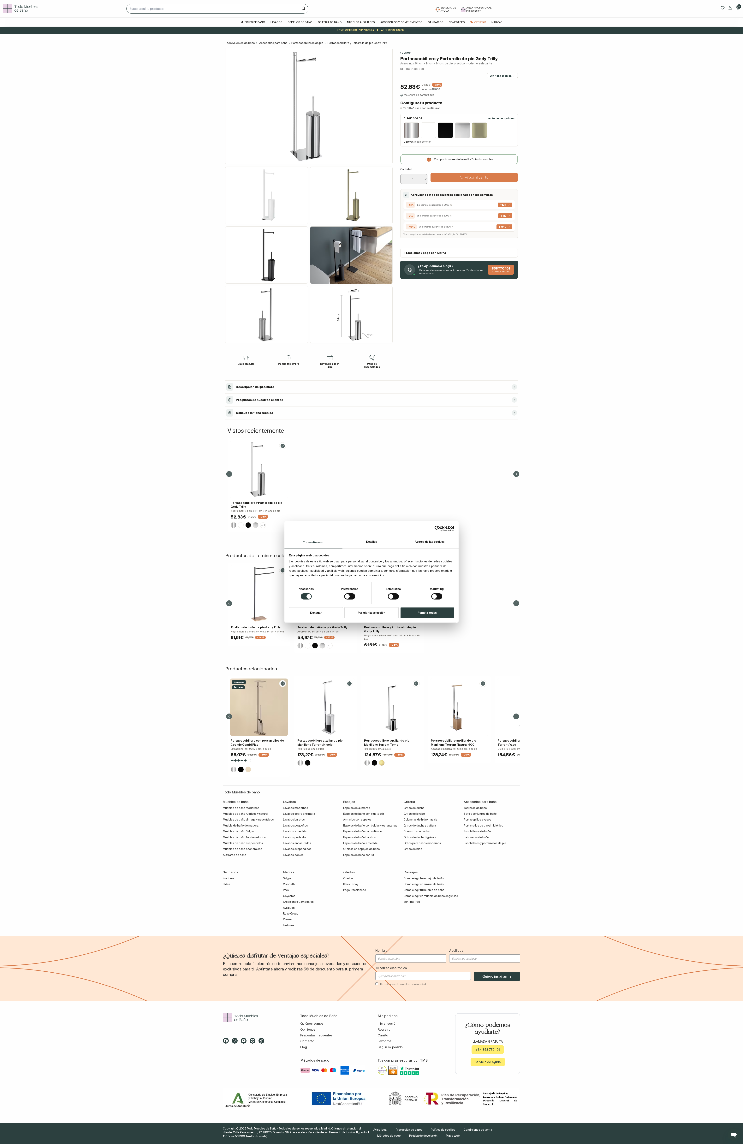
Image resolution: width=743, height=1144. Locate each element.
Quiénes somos (312, 1023)
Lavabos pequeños (295, 825)
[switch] (349, 596)
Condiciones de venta (478, 1129)
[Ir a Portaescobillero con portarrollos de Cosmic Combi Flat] (259, 707)
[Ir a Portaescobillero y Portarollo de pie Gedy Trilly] (259, 469)
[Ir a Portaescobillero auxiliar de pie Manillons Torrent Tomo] (392, 707)
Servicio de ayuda (488, 1062)
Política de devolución (423, 1135)
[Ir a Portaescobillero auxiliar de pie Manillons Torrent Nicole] (325, 707)
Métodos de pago (389, 1135)
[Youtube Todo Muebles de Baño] (245, 1042)
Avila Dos (289, 907)
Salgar (287, 878)
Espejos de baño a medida (360, 843)
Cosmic (288, 919)
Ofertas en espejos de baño (361, 849)
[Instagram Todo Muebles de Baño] (236, 1042)
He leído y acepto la (403, 984)
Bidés (226, 884)
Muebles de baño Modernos (241, 807)
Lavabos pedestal (294, 837)
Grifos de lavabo (414, 813)
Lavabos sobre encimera (299, 813)
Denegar (316, 612)
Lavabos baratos (294, 819)
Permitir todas (427, 612)
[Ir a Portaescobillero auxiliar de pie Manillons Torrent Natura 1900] (459, 707)
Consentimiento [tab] (313, 542)
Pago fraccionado (354, 890)
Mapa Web (453, 1135)
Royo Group (290, 913)
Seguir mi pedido (390, 1047)
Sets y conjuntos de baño (480, 813)
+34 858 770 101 (488, 1049)
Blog (303, 1047)
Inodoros (229, 878)
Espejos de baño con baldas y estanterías (370, 825)
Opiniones (307, 1029)
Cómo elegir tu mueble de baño (424, 890)
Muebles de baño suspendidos (243, 843)
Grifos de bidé (413, 849)
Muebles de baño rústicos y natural (245, 813)
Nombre (381, 950)
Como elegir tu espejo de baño (424, 878)
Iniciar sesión (387, 1023)
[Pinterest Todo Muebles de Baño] (254, 1042)
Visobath (289, 884)
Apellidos (456, 950)
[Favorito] (282, 445)
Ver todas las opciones (501, 118)
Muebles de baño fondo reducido (244, 837)
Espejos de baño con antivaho (362, 831)
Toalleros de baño (475, 807)
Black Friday (350, 884)
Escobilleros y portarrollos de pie (485, 843)
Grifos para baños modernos (422, 843)
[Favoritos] (723, 7)
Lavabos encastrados (297, 843)
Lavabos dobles (293, 855)
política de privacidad (414, 984)
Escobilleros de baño (477, 831)
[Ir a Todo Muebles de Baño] (255, 1017)
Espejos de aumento (356, 807)
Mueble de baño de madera (241, 825)
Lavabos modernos (295, 807)
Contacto (307, 1041)
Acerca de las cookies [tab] (429, 541)
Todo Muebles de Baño (240, 42)
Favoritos (384, 1041)
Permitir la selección (371, 612)
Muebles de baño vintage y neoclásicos (248, 819)
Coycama (289, 896)
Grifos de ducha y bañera (420, 825)
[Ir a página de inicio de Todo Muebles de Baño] (63, 9)
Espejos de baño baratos (359, 837)
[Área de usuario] (730, 7)
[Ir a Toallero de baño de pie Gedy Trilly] (259, 594)
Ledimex (288, 925)
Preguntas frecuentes (316, 1035)
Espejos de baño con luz (359, 855)
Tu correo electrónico (391, 968)
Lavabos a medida (294, 831)
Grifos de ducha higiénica (420, 837)
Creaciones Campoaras (298, 901)
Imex (286, 890)
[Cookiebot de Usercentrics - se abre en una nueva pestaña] (437, 528)
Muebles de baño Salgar (238, 831)
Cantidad (406, 169)
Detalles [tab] (371, 541)
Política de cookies (443, 1129)
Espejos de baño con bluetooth (363, 813)
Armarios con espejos (357, 819)
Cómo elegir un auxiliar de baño (424, 884)
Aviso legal (380, 1129)
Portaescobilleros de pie (307, 42)
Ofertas (348, 878)
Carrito (383, 1035)
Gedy (407, 53)
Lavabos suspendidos (297, 849)
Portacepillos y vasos (477, 819)
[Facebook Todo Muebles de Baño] (227, 1042)
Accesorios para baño (273, 42)
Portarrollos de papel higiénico (483, 825)
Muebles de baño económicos (242, 849)
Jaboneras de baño (476, 837)
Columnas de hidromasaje (420, 819)
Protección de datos (409, 1129)
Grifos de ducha (414, 807)
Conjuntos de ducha (417, 831)
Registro (384, 1029)
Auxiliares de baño (234, 855)
